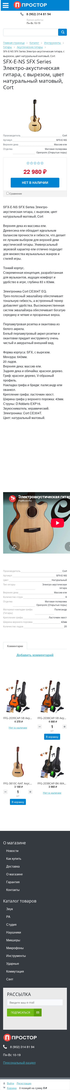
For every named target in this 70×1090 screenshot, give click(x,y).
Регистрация (24, 1083)
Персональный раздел (19, 1062)
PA (8, 916)
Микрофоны (15, 948)
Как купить (13, 858)
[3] (35, 162)
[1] (28, 162)
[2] (31, 162)
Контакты (13, 889)
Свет (9, 979)
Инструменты (16, 955)
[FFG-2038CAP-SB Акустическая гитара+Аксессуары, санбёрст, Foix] (52, 697)
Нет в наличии (35, 182)
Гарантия (13, 882)
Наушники (13, 932)
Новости (12, 850)
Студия (11, 924)
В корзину (52, 737)
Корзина (12, 1088)
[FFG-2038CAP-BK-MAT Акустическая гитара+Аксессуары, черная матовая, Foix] (52, 762)
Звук (9, 909)
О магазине (14, 874)
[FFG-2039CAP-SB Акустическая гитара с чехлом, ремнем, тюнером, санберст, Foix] (17, 697)
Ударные (12, 963)
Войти (10, 1083)
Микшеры (13, 940)
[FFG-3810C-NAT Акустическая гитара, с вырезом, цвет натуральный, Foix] (17, 762)
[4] (38, 162)
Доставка (13, 866)
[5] (42, 162)
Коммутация (15, 971)
